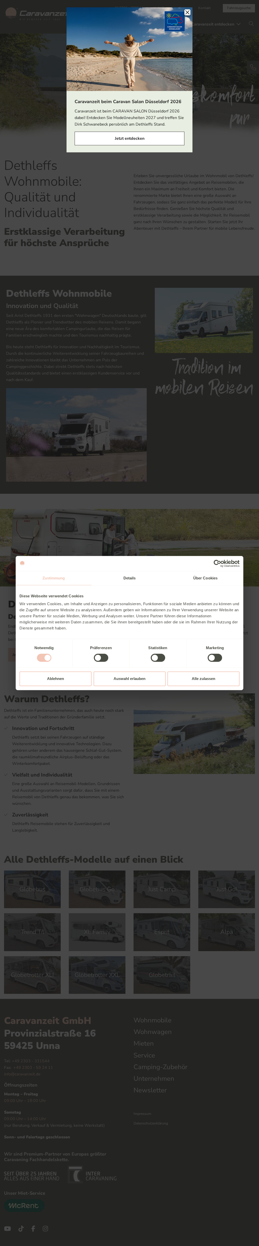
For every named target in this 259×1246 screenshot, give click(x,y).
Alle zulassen (203, 678)
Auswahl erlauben (129, 678)
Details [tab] (129, 578)
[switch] (101, 658)
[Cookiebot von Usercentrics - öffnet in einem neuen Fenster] (217, 563)
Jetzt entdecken (129, 138)
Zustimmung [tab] (53, 578)
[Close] (187, 12)
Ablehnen (55, 678)
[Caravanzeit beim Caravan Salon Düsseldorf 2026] (129, 49)
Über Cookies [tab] (205, 578)
